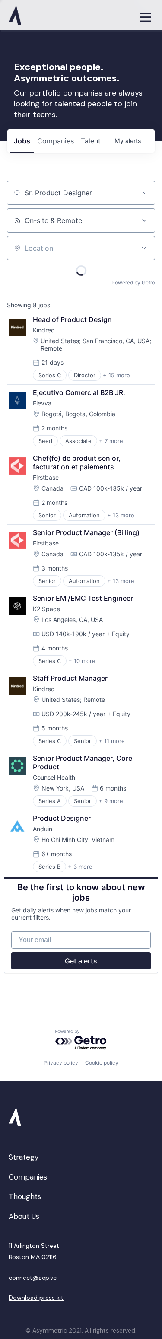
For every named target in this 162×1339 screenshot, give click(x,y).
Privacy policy (61, 1062)
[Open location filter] (143, 248)
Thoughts (25, 1196)
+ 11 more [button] (111, 740)
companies (55, 141)
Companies (28, 1177)
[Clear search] (143, 192)
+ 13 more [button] (120, 515)
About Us (24, 1216)
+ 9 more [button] (110, 800)
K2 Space (46, 608)
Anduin (42, 828)
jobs (22, 141)
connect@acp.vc (33, 1278)
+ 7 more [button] (111, 440)
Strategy (23, 1157)
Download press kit (36, 1297)
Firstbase (46, 477)
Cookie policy (101, 1062)
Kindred (44, 330)
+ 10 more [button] (81, 660)
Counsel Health (54, 777)
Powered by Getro (133, 282)
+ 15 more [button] (116, 375)
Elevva (42, 403)
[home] (69, 15)
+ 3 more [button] (80, 866)
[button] (145, 15)
